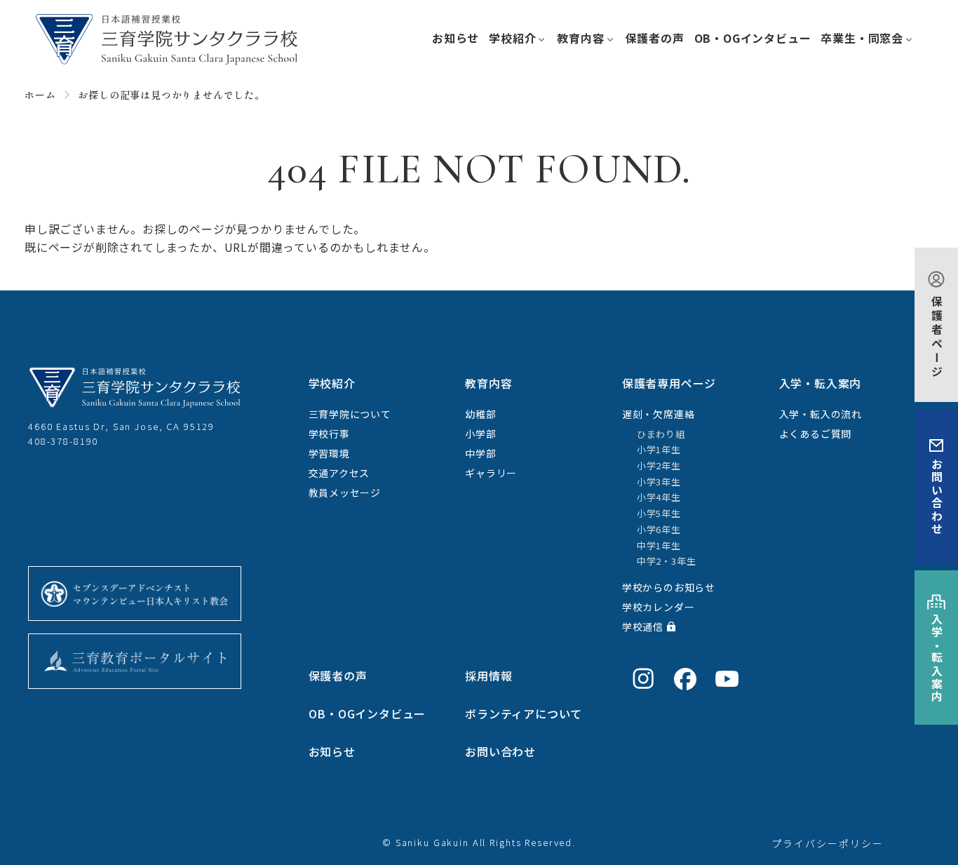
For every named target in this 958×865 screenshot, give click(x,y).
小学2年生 (659, 465)
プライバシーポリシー (827, 843)
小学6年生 (659, 529)
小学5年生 (659, 513)
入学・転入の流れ (820, 414)
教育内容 (580, 37)
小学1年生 (659, 449)
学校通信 (642, 626)
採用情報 (488, 675)
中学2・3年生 (666, 561)
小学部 (480, 434)
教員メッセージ (345, 492)
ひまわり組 (661, 434)
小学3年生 (659, 481)
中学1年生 (659, 545)
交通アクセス (339, 473)
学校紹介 (512, 37)
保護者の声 (655, 37)
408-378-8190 (63, 441)
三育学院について (350, 414)
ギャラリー (491, 473)
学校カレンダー (658, 607)
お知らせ (455, 37)
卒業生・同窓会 (862, 37)
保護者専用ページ (669, 383)
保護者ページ (937, 337)
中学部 (480, 453)
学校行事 (329, 434)
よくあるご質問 (815, 434)
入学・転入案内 (937, 658)
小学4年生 (659, 497)
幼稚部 (480, 414)
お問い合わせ (937, 496)
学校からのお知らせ (668, 587)
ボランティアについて (523, 713)
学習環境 (329, 453)
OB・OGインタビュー (752, 37)
